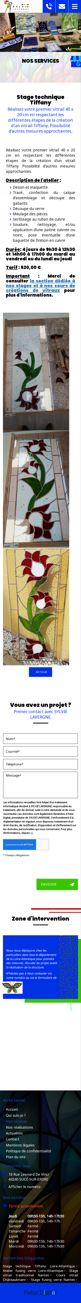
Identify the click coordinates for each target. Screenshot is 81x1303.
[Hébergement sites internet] (40, 1299)
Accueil (12, 1109)
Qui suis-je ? (16, 1115)
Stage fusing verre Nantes (53, 1279)
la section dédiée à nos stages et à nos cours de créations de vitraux (40, 285)
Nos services (16, 1121)
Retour (41, 672)
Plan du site (16, 1156)
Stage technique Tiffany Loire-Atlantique (39, 1266)
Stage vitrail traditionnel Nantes (40, 1272)
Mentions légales (20, 1145)
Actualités (14, 1133)
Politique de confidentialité (28, 1151)
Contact (12, 1139)
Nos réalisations (19, 1127)
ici (31, 833)
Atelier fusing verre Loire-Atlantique (33, 1270)
